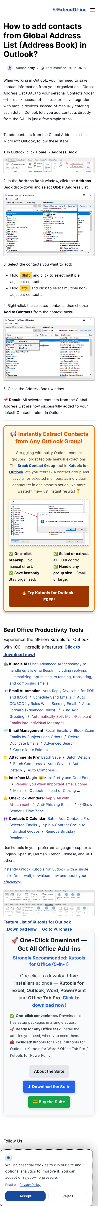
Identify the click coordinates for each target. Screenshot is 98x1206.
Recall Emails (56, 730)
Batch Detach (78, 757)
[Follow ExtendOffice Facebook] (7, 1146)
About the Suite (49, 1064)
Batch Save (51, 757)
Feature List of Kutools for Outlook (37, 915)
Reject (67, 1196)
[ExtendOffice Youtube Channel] (28, 1146)
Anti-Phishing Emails (54, 804)
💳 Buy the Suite (49, 1095)
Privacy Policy (30, 1185)
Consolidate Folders (30, 749)
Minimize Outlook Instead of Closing (44, 790)
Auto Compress (41, 770)
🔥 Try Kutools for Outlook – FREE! (49, 596)
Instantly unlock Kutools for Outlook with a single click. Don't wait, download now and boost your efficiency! (45, 875)
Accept (25, 1196)
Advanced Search (59, 743)
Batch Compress (27, 763)
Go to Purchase (57, 922)
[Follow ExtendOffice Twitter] (18, 1146)
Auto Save (56, 763)
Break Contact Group (36, 465)
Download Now (22, 922)
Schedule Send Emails (52, 697)
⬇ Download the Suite (49, 1080)
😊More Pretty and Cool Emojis (66, 777)
